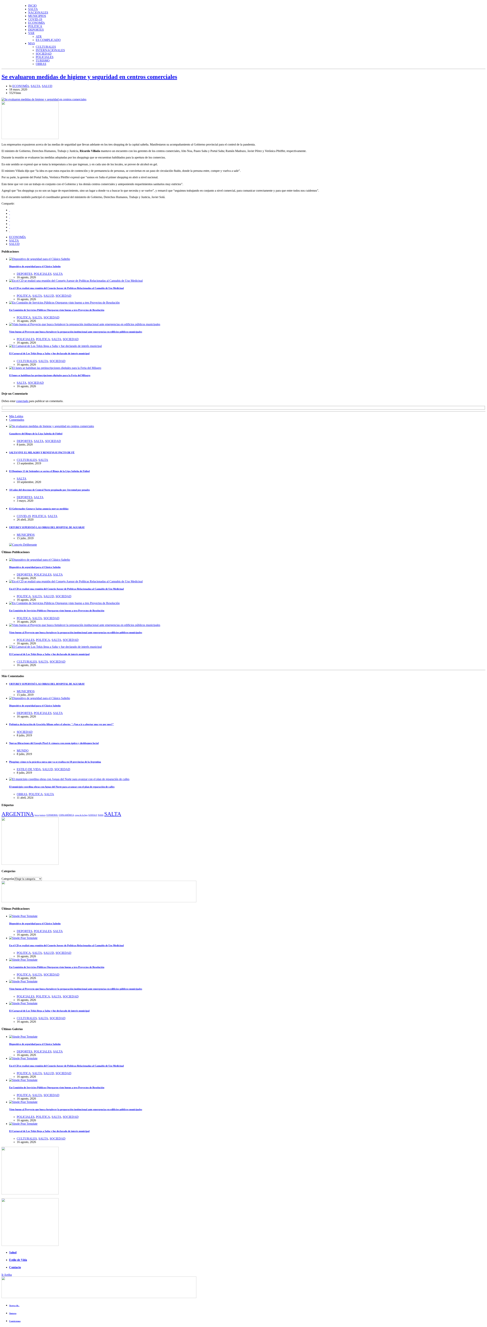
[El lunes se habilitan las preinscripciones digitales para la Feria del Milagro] (55, 368)
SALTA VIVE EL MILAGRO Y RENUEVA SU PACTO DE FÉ (42, 452)
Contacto (15, 1267)
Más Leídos (16, 416)
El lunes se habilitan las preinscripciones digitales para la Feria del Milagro (49, 375)
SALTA (33, 9)
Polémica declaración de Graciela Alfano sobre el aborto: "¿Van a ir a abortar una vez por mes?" (61, 724)
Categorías (8, 878)
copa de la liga (81, 815)
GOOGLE (92, 815)
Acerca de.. (14, 1305)
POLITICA (35, 26)
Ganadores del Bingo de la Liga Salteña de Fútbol (35, 433)
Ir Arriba (7, 1274)
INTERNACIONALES (50, 50)
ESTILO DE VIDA (29, 769)
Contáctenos (15, 1321)
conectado (22, 401)
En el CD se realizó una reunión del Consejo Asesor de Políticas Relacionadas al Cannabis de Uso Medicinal (66, 288)
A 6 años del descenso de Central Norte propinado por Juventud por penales (49, 489)
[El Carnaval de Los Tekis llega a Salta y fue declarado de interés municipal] (55, 346)
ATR (39, 36)
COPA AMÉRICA (66, 815)
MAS (31, 43)
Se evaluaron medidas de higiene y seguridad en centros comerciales (89, 76)
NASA (100, 815)
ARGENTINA (18, 814)
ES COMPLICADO (48, 40)
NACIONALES (38, 12)
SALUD (47, 86)
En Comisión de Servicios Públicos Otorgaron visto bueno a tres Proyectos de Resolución (56, 310)
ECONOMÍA (36, 22)
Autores (12, 1313)
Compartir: (8, 203)
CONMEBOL (52, 815)
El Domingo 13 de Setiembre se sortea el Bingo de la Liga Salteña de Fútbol (49, 471)
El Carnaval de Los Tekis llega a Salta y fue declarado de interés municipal (49, 353)
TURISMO (43, 60)
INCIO (32, 5)
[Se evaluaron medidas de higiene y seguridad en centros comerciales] (44, 99)
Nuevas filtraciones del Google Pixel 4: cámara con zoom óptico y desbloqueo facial (54, 743)
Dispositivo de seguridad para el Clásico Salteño (35, 266)
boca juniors (40, 815)
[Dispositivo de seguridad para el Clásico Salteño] (39, 259)
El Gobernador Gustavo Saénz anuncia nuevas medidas (38, 508)
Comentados (16, 419)
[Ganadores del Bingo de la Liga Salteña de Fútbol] (51, 426)
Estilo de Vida (18, 1259)
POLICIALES (44, 57)
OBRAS (41, 64)
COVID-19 (35, 19)
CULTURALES (46, 46)
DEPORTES (36, 29)
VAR (31, 33)
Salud (13, 1252)
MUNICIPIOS (37, 16)
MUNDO (23, 750)
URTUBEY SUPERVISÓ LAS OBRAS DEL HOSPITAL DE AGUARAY (47, 527)
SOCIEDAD (44, 53)
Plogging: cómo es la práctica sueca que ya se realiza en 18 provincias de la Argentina (55, 761)
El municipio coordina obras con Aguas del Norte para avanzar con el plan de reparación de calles (62, 786)
